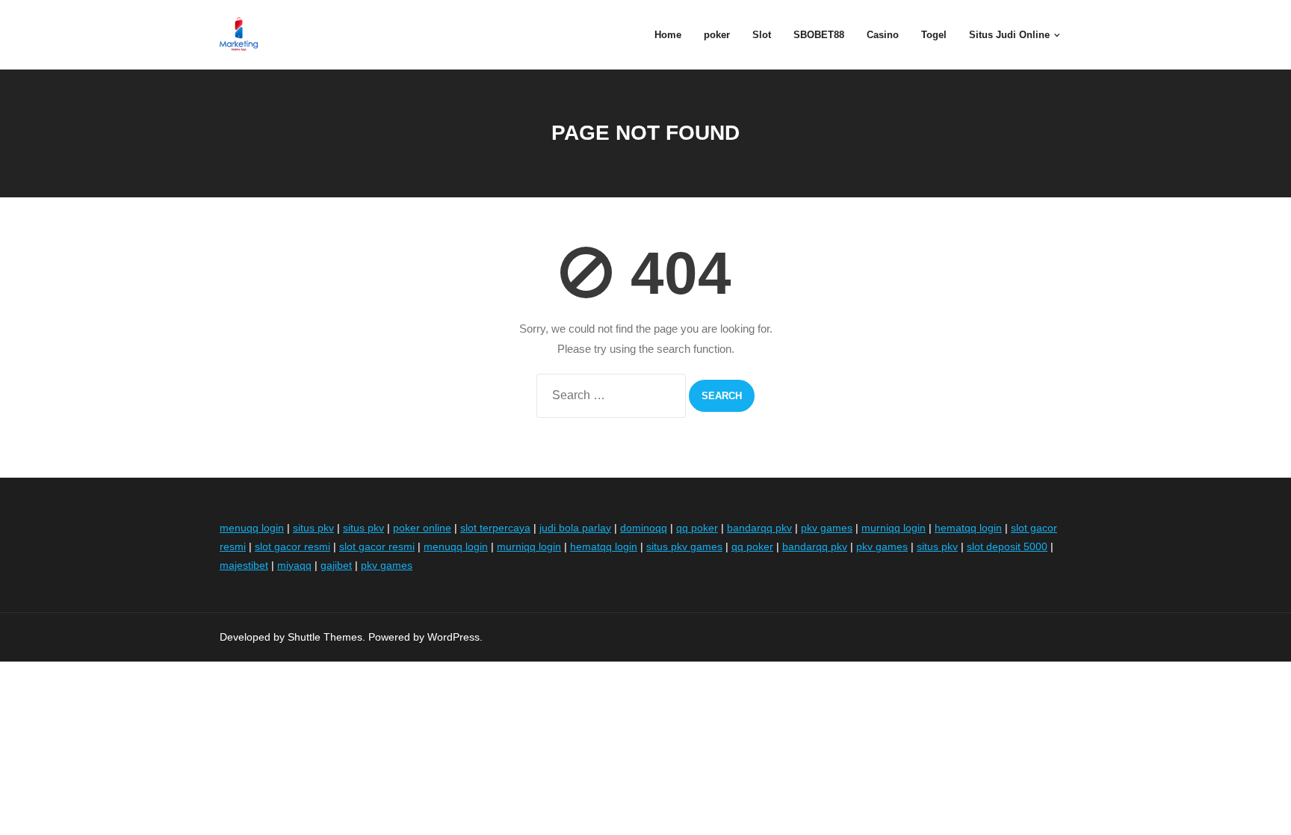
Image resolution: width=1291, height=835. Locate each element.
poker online (422, 528)
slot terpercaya (495, 528)
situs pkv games (684, 546)
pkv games (826, 528)
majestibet (244, 565)
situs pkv (313, 528)
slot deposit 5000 (1007, 546)
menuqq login (252, 528)
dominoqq (643, 528)
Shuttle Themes (325, 637)
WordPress (453, 637)
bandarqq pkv (759, 528)
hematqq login (968, 528)
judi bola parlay (575, 528)
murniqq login (893, 528)
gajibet (336, 565)
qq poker (697, 528)
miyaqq (294, 565)
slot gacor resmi (292, 546)
